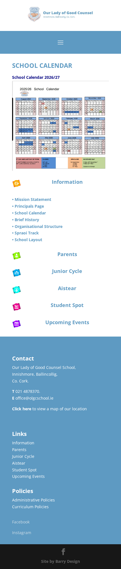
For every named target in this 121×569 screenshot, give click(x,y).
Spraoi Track (27, 233)
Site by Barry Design (60, 561)
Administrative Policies (33, 500)
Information (67, 181)
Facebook (21, 522)
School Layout (28, 239)
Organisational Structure (38, 226)
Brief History (27, 219)
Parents (67, 254)
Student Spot (67, 305)
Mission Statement (33, 199)
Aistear (67, 288)
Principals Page (29, 206)
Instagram (21, 532)
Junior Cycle (67, 271)
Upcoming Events (67, 322)
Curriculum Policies (30, 506)
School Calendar (30, 213)
